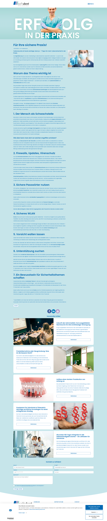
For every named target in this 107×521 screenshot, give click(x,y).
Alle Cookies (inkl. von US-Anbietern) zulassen (94, 507)
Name (15, 465)
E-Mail (56, 465)
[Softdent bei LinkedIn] (53, 311)
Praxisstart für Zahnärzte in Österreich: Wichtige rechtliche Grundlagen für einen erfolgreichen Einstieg (32, 409)
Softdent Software (30, 103)
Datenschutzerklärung (34, 509)
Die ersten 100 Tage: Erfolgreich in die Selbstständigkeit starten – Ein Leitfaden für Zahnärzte (73, 436)
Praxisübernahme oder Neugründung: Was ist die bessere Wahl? (32, 352)
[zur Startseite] (53, 23)
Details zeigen (22, 512)
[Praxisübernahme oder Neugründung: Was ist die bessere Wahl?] (74, 359)
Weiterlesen (74, 339)
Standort (56, 470)
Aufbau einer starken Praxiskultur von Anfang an (70, 380)
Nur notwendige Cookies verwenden (94, 517)
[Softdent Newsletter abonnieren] (58, 311)
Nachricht (16, 474)
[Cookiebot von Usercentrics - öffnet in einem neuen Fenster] (10, 519)
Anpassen (93, 512)
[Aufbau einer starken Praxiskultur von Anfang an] (33, 388)
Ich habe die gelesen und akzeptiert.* (29, 485)
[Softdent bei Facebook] (49, 311)
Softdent (46, 58)
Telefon (15, 470)
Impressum (42, 509)
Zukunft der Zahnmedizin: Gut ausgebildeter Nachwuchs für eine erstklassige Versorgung (73, 324)
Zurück (16, 305)
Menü (92, 4)
